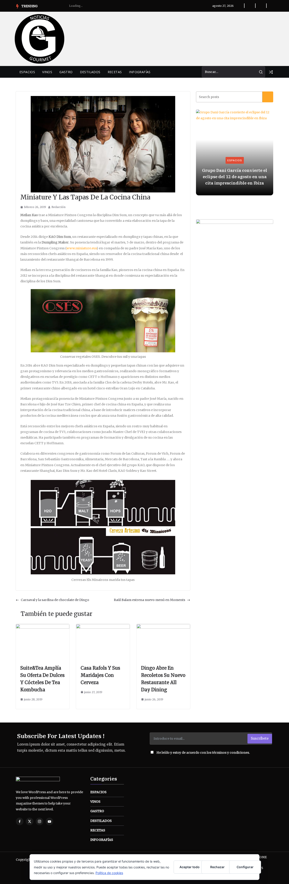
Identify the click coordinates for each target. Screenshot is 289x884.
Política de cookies (109, 873)
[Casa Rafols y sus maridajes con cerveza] (103, 627)
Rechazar (217, 867)
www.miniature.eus (81, 248)
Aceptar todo (189, 867)
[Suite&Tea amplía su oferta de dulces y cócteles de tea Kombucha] (42, 627)
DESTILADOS (90, 72)
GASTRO (65, 72)
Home (262, 857)
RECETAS (115, 72)
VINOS (47, 72)
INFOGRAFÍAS (139, 72)
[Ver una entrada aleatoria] (271, 72)
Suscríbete (260, 738)
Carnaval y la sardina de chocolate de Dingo (55, 600)
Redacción (58, 207)
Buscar (267, 97)
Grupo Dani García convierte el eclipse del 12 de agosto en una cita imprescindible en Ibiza (234, 177)
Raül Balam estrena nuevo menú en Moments (149, 600)
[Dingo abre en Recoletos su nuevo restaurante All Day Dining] (163, 627)
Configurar (245, 867)
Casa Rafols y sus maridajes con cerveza (100, 675)
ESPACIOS (27, 72)
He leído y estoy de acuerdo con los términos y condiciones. (203, 753)
